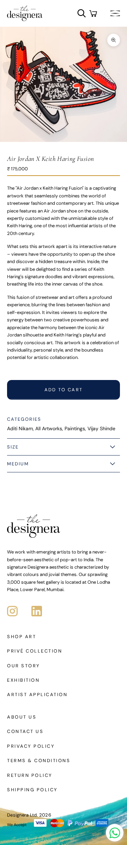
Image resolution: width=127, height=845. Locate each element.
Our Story (23, 666)
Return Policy (30, 775)
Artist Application (37, 694)
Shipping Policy (32, 790)
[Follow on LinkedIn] (36, 611)
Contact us (25, 731)
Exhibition (23, 680)
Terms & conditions (38, 761)
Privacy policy (31, 746)
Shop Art (21, 637)
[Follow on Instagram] (12, 611)
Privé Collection (34, 651)
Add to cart (63, 390)
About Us (21, 717)
